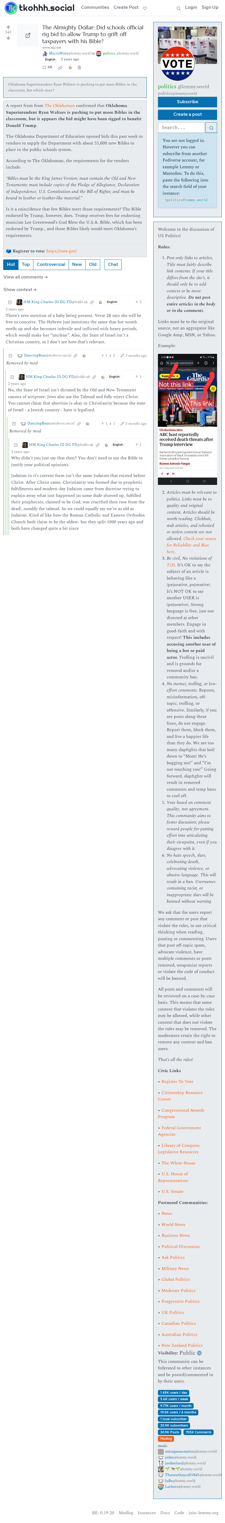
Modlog (166, 1438)
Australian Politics (179, 1334)
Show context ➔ (20, 290)
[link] (60, 67)
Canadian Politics (178, 1323)
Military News (175, 1268)
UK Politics (172, 1312)
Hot (11, 264)
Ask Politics (173, 1257)
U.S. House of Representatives (173, 1177)
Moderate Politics (178, 1290)
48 (49, 67)
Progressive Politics (180, 1301)
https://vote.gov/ (61, 251)
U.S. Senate (172, 1191)
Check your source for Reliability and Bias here (192, 545)
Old (93, 264)
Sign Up (210, 7)
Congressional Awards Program (181, 1113)
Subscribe (187, 102)
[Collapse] (10, 302)
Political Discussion (180, 1246)
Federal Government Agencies (179, 1131)
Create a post (187, 114)
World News (173, 1224)
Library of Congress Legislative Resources (179, 1149)
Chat (113, 264)
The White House (178, 1163)
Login (191, 7)
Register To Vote (177, 1081)
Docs (165, 1513)
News (166, 1213)
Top (26, 264)
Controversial (51, 264)
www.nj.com (51, 47)
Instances (147, 1513)
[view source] (79, 67)
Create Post (126, 7)
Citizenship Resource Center (180, 1096)
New (77, 264)
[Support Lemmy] (145, 7)
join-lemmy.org (204, 1513)
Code (179, 1513)
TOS (171, 565)
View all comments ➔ (26, 277)
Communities (95, 7)
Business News (175, 1235)
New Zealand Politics (181, 1345)
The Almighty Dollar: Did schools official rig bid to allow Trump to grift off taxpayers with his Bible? (93, 34)
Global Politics (175, 1279)
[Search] (178, 7)
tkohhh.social (47, 7)
